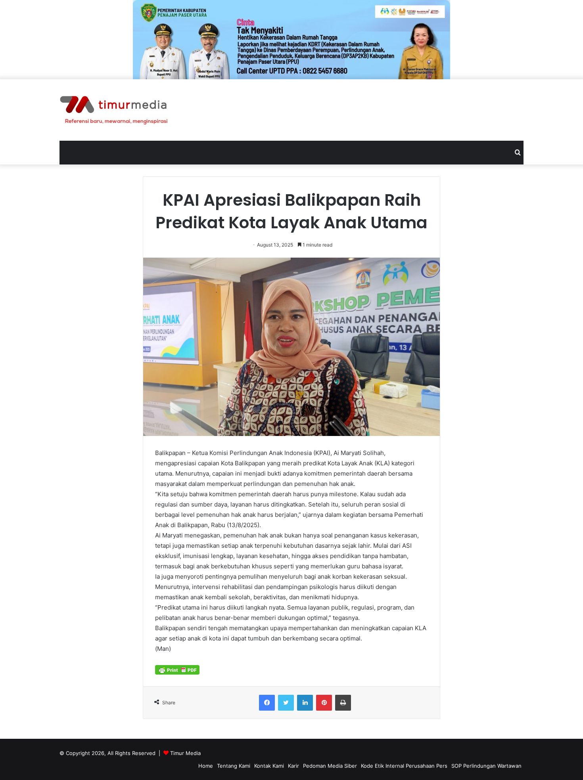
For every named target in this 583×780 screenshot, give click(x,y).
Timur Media (185, 753)
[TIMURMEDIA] (113, 110)
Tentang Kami (233, 766)
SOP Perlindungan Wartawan (486, 766)
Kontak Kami (269, 766)
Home (205, 766)
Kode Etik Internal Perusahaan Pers (404, 766)
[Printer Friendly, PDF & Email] (177, 669)
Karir (293, 766)
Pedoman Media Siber (330, 766)
